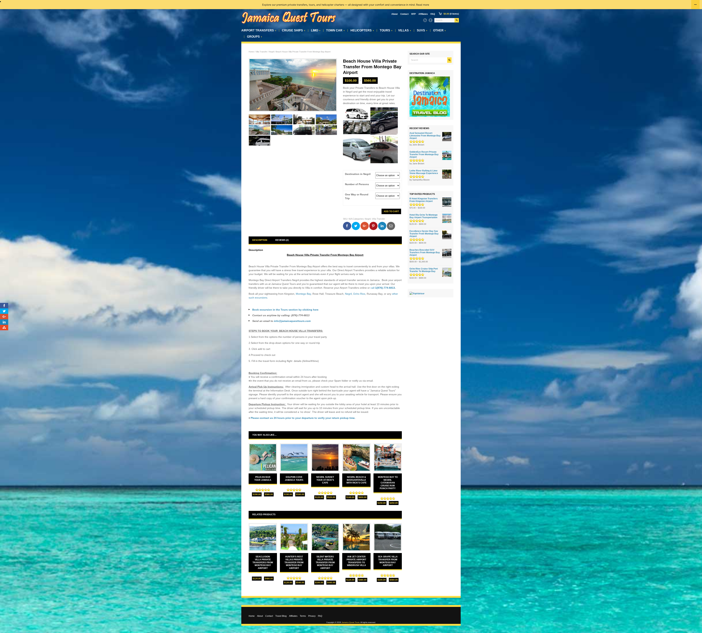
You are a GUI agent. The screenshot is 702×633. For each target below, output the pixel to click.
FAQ (433, 14)
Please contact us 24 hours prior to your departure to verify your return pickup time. (303, 417)
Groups (254, 36)
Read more (422, 4)
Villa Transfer (261, 52)
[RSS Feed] (425, 20)
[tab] (260, 240)
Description (259, 240)
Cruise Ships (293, 30)
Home (251, 52)
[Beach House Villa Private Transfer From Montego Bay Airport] (293, 85)
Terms (303, 616)
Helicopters (362, 30)
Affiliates (423, 14)
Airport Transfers (258, 30)
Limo (315, 30)
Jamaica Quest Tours (350, 622)
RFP (413, 14)
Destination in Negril (358, 174)
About (394, 14)
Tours (386, 30)
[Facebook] (431, 20)
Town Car (335, 30)
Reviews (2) (282, 240)
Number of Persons (357, 184)
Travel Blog (281, 616)
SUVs (422, 30)
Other (439, 30)
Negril (271, 52)
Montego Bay (303, 293)
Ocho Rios (359, 293)
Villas (404, 30)
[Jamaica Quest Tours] (288, 24)
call (383, 287)
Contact (404, 14)
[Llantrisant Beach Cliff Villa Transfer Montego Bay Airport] (282, 130)
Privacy (312, 616)
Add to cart (391, 211)
